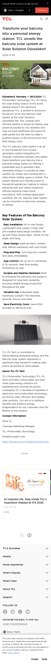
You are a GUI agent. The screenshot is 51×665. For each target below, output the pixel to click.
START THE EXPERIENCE (15, 624)
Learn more (13, 652)
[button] (29, 535)
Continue (41, 10)
